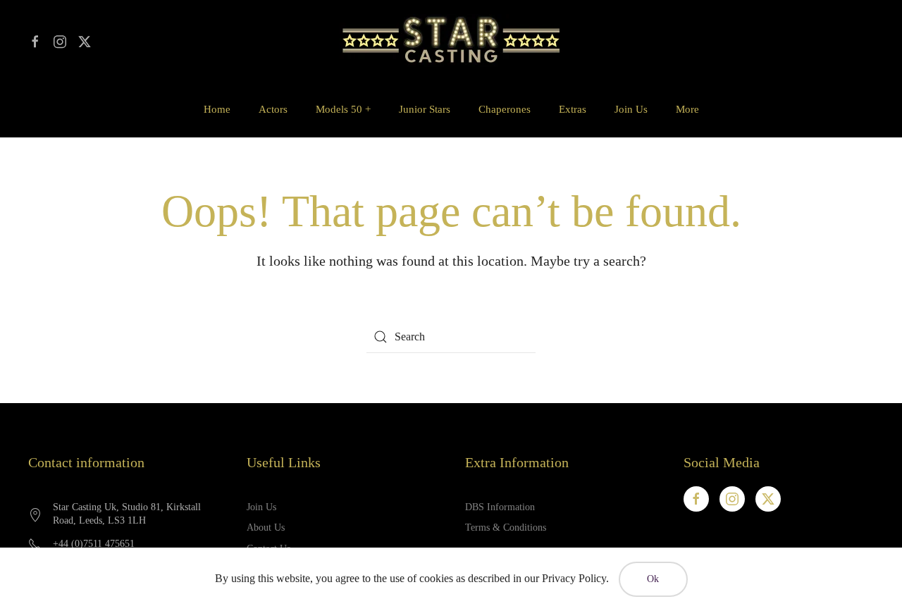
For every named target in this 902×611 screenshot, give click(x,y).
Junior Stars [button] (424, 109)
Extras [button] (572, 109)
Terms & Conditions (505, 527)
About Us (266, 527)
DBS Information (500, 507)
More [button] (687, 109)
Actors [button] (273, 109)
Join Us (631, 109)
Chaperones (504, 109)
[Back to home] (451, 40)
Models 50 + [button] (343, 109)
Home (217, 109)
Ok (653, 579)
